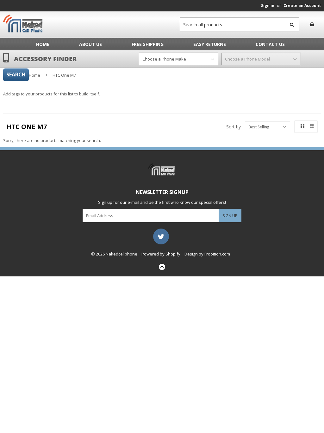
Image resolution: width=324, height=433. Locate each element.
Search (16, 74)
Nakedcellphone (121, 254)
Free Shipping (148, 44)
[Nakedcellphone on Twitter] (161, 236)
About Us (90, 44)
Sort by (233, 127)
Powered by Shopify (160, 254)
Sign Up (230, 215)
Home (42, 44)
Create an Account (302, 5)
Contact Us (270, 44)
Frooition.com (217, 254)
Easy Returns (209, 44)
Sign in (267, 5)
